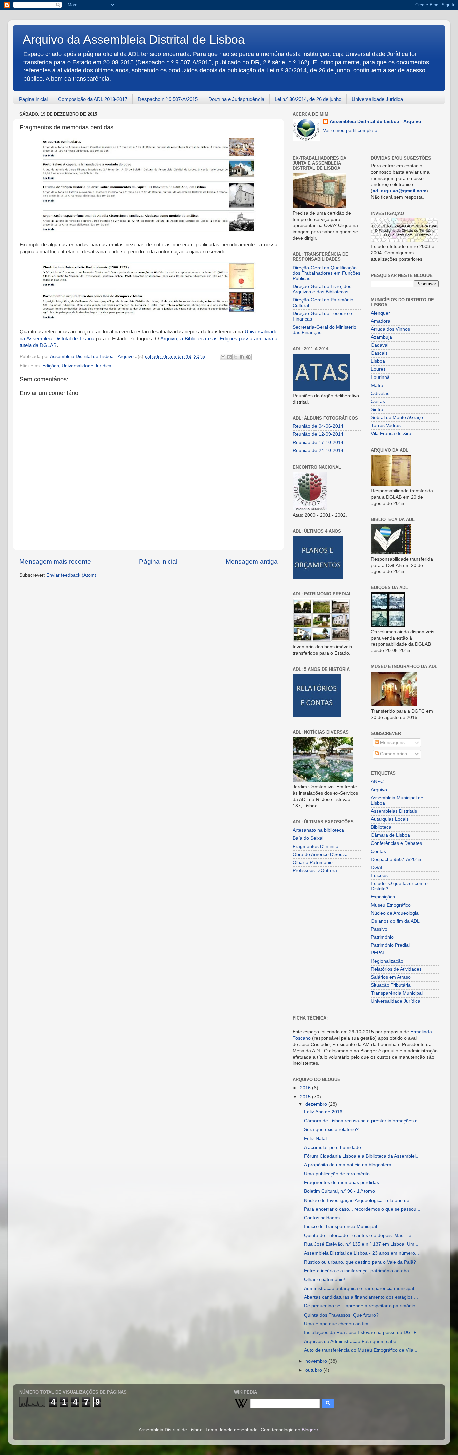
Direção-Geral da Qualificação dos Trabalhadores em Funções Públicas (326, 273)
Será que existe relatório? (331, 1129)
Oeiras (378, 401)
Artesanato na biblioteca (318, 830)
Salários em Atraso (391, 977)
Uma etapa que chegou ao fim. (337, 1323)
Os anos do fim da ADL (395, 921)
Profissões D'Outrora (315, 870)
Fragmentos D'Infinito (315, 846)
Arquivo (379, 789)
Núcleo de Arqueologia (395, 913)
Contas (378, 851)
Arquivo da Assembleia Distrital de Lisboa (134, 39)
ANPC (377, 781)
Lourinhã (380, 377)
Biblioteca (381, 827)
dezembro (316, 1104)
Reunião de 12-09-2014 (318, 434)
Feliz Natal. (316, 1138)
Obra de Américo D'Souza (320, 854)
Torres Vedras (386, 425)
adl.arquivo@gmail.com (399, 190)
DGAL (377, 867)
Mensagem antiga (252, 561)
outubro (314, 1370)
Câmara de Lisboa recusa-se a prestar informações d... (363, 1120)
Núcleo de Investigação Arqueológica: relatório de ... (359, 1200)
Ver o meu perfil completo (350, 130)
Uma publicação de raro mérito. (337, 1173)
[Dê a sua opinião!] (229, 357)
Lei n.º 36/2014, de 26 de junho (308, 99)
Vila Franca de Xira (391, 433)
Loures (378, 369)
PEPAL (378, 952)
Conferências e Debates (396, 843)
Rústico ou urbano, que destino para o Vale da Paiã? (360, 1262)
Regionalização (387, 961)
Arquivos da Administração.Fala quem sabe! (351, 1341)
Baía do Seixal (308, 838)
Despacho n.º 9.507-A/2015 (168, 99)
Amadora (380, 321)
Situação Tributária (391, 985)
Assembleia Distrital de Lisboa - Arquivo (375, 121)
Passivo (379, 929)
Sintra (377, 409)
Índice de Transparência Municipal (340, 1226)
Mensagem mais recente (55, 561)
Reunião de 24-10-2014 (318, 450)
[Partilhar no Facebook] (242, 357)
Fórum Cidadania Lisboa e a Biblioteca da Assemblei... (362, 1156)
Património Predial (390, 945)
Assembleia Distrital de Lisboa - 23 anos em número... (361, 1253)
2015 (306, 1096)
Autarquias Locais (390, 819)
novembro (316, 1361)
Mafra (377, 385)
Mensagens (392, 742)
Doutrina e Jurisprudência (236, 99)
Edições (50, 365)
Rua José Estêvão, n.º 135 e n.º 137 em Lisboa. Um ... (362, 1244)
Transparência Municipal (397, 993)
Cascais (379, 353)
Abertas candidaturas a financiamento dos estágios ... (361, 1297)
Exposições (383, 896)
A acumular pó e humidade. (333, 1147)
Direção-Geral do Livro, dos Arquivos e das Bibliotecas (322, 289)
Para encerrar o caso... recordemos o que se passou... (362, 1209)
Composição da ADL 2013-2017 (92, 99)
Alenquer (380, 313)
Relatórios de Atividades (396, 969)
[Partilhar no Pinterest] (248, 357)
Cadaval (379, 345)
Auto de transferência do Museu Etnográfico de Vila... (360, 1350)
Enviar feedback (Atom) (71, 575)
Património (382, 937)
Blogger (310, 1429)
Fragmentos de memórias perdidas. (342, 1182)
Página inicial (33, 99)
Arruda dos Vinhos (390, 329)
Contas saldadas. (322, 1217)
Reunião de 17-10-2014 (318, 442)
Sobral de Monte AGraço (397, 417)
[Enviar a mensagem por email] (223, 357)
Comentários (393, 753)
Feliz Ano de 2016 (323, 1111)
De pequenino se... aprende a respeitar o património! (360, 1305)
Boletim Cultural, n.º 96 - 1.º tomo (339, 1191)
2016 (306, 1087)
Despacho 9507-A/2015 (396, 859)
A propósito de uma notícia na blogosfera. (348, 1164)
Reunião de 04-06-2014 (318, 426)
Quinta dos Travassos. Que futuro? (341, 1315)
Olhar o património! (324, 1279)
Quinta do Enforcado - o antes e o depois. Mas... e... (359, 1235)
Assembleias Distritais (394, 811)
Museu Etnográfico (391, 905)
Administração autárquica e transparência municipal (359, 1288)
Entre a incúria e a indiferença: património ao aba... (358, 1270)
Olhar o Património (313, 862)
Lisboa (378, 361)
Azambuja (381, 337)
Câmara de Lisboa (390, 835)
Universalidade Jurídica (377, 99)
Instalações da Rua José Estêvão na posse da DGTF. (361, 1332)
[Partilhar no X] (235, 357)
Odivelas (380, 393)
